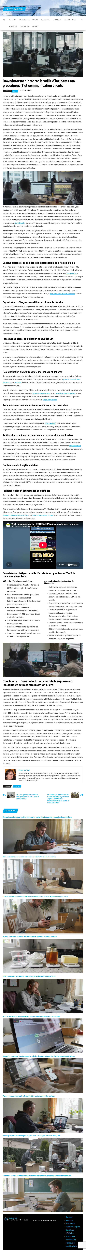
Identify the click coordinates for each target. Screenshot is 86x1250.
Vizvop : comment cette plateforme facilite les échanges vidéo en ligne (29, 1096)
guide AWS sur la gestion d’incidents (62, 294)
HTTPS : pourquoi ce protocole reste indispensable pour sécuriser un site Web (31, 1016)
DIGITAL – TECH (70, 20)
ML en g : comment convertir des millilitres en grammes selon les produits (30, 937)
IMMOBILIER (24, 26)
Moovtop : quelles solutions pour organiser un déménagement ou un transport (31, 1136)
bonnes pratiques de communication (15, 515)
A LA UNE (12, 20)
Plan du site (70, 1223)
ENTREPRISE (24, 20)
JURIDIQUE (57, 20)
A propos (69, 1220)
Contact (69, 1217)
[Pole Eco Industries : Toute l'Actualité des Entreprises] (4, 19)
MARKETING (45, 20)
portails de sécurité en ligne (65, 393)
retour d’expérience (50, 400)
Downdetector (20, 223)
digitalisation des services (41, 393)
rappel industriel (75, 446)
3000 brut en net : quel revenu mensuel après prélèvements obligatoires (29, 976)
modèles (18, 383)
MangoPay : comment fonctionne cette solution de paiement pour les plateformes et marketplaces (39, 1056)
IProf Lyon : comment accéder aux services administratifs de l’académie (29, 857)
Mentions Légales (73, 1227)
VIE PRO (35, 26)
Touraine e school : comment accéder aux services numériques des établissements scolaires (37, 1176)
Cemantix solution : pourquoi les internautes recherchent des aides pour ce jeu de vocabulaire (37, 817)
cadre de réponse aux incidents (43, 515)
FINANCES (13, 26)
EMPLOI (35, 20)
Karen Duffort (27, 90)
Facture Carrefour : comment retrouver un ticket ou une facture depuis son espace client (35, 897)
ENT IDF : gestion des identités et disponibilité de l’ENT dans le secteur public (27, 797)
